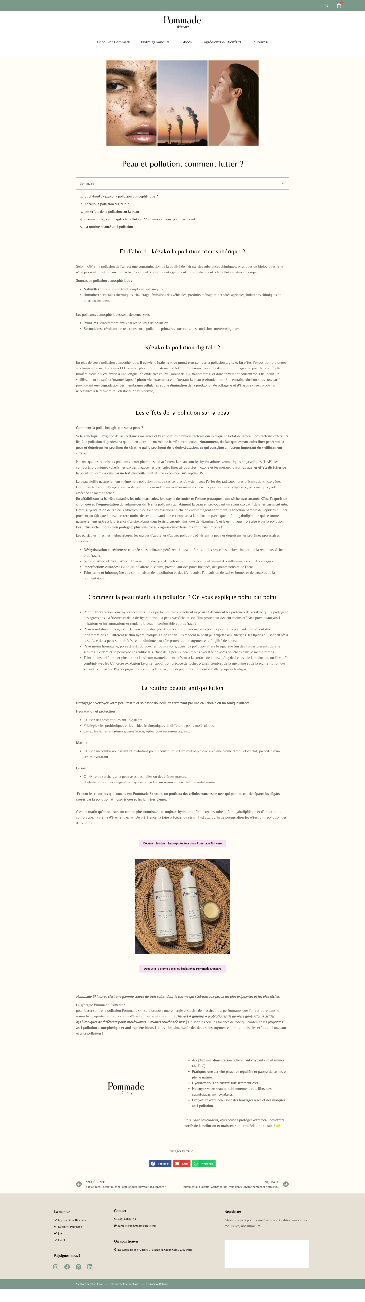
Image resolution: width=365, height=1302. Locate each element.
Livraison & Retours (156, 1283)
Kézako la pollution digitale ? (106, 204)
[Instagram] (55, 1267)
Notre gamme (152, 42)
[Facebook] (67, 1267)
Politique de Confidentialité (124, 1283)
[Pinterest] (78, 1267)
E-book (186, 42)
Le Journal (260, 42)
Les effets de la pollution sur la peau (111, 211)
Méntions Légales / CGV (89, 1283)
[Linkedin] (90, 1267)
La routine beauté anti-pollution (108, 226)
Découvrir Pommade (114, 42)
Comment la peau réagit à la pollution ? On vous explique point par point (139, 219)
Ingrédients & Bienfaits (222, 42)
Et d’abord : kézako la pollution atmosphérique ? (121, 196)
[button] (326, 5)
